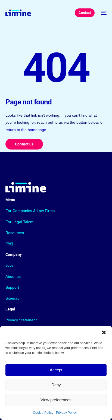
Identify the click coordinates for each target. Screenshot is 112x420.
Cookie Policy (43, 413)
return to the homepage (25, 129)
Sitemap (12, 298)
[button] (104, 332)
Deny (56, 384)
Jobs (9, 265)
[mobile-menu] (103, 13)
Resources (14, 233)
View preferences (56, 399)
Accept (56, 370)
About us (13, 276)
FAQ (9, 243)
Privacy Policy (66, 413)
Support (12, 287)
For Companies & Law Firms (30, 211)
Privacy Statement (21, 320)
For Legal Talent (19, 222)
